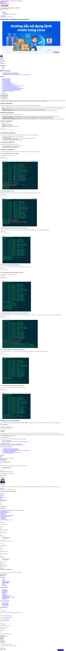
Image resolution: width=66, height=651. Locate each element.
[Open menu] (1, 9)
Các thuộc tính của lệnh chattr (6, 81)
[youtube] (4, 649)
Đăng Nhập (2, 8)
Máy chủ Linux (3, 514)
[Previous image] (2, 501)
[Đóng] (11, 519)
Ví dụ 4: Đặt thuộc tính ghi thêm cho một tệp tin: (9, 86)
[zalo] (2, 649)
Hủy (1, 475)
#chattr (3, 67)
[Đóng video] (1, 504)
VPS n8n (3, 593)
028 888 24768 (8, 440)
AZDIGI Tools (4, 585)
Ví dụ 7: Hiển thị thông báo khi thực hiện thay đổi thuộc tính (11, 89)
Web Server (13, 515)
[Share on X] (1, 455)
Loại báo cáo (2, 467)
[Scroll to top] (1, 650)
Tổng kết (3, 91)
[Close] (1, 464)
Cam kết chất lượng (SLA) (6, 581)
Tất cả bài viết (2, 510)
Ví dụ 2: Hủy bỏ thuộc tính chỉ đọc (7, 84)
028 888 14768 (9, 615)
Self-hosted (9, 516)
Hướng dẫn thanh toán (5, 598)
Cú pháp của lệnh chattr (6, 80)
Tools (10, 515)
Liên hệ (3, 580)
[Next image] (4, 501)
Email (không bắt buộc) (4, 471)
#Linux (3, 68)
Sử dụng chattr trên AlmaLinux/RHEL (8, 90)
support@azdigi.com (25, 441)
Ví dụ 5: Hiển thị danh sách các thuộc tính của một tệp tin (11, 87)
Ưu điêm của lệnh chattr (6, 78)
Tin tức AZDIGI (3, 517)
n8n (1, 516)
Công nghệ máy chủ (21, 510)
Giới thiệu (3, 579)
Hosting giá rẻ (4, 592)
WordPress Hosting (5, 590)
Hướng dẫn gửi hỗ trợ (5, 596)
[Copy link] (4, 455)
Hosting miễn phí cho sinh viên (7, 595)
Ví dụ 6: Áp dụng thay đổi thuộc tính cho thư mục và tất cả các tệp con (13, 88)
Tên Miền (9, 7)
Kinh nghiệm (2, 513)
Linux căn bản (7, 515)
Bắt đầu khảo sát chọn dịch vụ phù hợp (6, 569)
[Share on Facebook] (0, 455)
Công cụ (12, 510)
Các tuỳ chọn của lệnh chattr (6, 82)
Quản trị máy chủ (4, 516)
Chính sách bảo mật (5, 605)
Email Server (2, 515)
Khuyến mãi (4, 584)
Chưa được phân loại (8, 510)
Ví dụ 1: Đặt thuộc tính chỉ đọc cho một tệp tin (9, 83)
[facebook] (0, 649)
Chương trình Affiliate (5, 582)
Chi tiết (1, 470)
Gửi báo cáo (4, 475)
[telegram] (5, 649)
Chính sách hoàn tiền (5, 604)
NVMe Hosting (4, 591)
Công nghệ (16, 510)
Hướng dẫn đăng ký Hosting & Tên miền (8, 597)
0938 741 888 (2, 635)
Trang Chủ (2, 7)
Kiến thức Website (4, 512)
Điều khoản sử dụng (5, 603)
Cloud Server (4, 589)
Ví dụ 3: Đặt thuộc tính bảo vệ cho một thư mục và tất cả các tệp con (12, 85)
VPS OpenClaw (4, 594)
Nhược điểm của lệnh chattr (6, 79)
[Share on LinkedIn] (2, 455)
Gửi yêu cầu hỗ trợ (5, 602)
